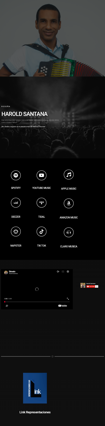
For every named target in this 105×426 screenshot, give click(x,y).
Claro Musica (68, 246)
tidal (41, 216)
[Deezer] (16, 203)
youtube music (41, 188)
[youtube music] (41, 175)
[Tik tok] (41, 231)
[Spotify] (16, 175)
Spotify (16, 188)
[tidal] (41, 203)
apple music (68, 188)
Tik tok (41, 245)
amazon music (69, 217)
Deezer (15, 216)
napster (15, 245)
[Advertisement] (92, 209)
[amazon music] (69, 203)
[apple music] (69, 174)
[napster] (16, 231)
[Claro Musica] (69, 232)
